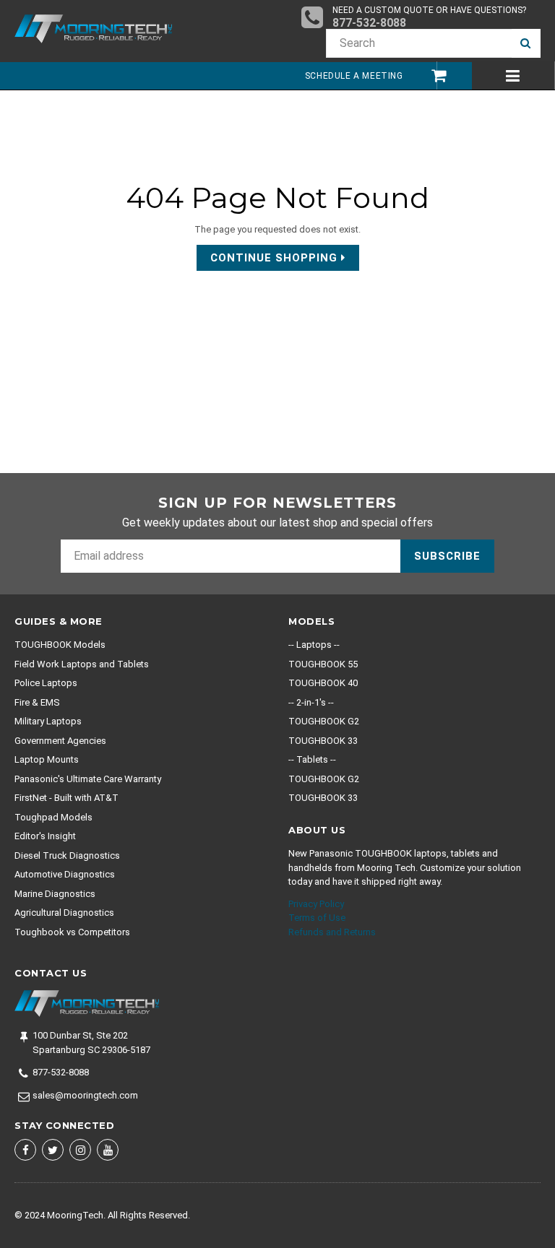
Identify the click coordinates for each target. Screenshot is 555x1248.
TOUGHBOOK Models (60, 644)
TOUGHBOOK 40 (323, 682)
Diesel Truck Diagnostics (67, 855)
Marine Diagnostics (54, 893)
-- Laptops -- (314, 644)
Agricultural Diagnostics (64, 912)
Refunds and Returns (332, 932)
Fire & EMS (37, 702)
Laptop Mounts (46, 759)
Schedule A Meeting (354, 76)
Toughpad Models (53, 817)
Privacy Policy (316, 903)
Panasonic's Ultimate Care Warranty (87, 779)
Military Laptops (48, 721)
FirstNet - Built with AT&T (66, 797)
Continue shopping (275, 257)
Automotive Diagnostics (64, 874)
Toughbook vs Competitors (72, 932)
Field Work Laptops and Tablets (81, 664)
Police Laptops (45, 682)
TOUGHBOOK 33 (323, 740)
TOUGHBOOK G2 (323, 721)
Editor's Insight (45, 836)
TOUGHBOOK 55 (323, 664)
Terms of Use (316, 917)
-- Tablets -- (312, 759)
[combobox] (419, 43)
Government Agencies (60, 740)
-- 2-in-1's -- (311, 702)
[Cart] (431, 75)
